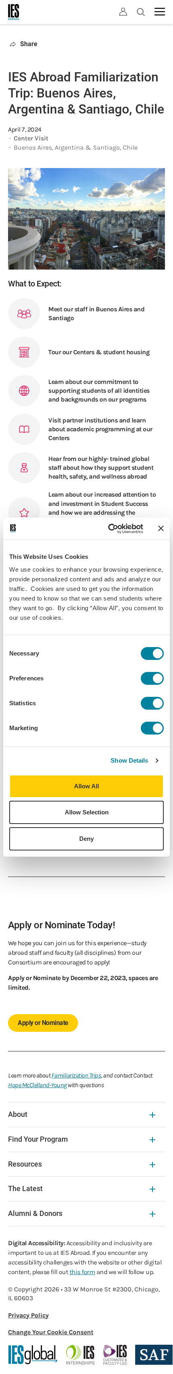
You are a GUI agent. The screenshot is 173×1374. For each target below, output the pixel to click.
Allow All (86, 786)
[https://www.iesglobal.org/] (33, 1355)
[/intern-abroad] (80, 1355)
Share (28, 44)
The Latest (25, 1188)
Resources (25, 1164)
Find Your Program (38, 1139)
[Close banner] (161, 528)
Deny (86, 838)
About (17, 1114)
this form (82, 1272)
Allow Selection (87, 812)
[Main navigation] (159, 11)
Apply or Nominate (43, 1023)
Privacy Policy (28, 1315)
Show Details (129, 760)
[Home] (14, 12)
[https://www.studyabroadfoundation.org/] (154, 1355)
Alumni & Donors (35, 1213)
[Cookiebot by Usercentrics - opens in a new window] (108, 529)
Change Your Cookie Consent (50, 1332)
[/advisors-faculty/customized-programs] (115, 1355)
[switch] (152, 678)
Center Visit (31, 138)
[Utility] (123, 12)
